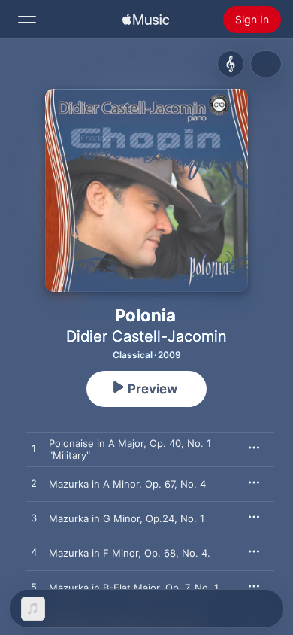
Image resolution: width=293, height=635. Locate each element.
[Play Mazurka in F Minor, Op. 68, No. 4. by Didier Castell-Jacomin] (34, 553)
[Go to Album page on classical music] (230, 63)
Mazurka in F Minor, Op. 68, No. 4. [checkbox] (129, 553)
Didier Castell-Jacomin (146, 336)
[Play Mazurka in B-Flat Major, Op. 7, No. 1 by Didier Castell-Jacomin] (34, 587)
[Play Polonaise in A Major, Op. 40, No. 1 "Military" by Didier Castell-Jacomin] (34, 449)
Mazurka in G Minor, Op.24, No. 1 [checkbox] (126, 518)
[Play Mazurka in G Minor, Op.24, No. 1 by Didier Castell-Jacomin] (34, 518)
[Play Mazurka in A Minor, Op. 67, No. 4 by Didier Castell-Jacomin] (34, 484)
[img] (145, 19)
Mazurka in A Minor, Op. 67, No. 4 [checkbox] (127, 484)
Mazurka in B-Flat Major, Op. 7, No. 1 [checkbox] (134, 588)
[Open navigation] (27, 19)
